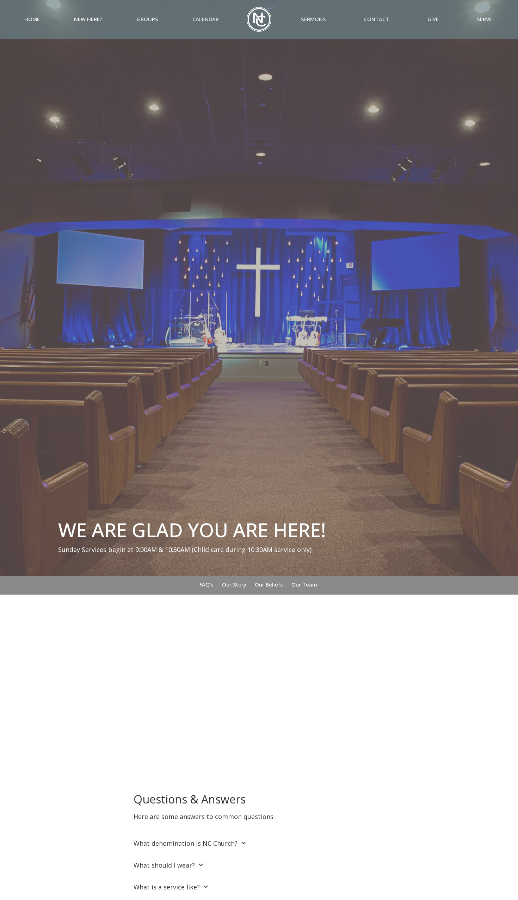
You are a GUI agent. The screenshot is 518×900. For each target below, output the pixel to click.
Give (433, 19)
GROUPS (147, 19)
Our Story (234, 584)
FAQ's (206, 584)
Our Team (304, 584)
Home (32, 19)
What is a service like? (172, 886)
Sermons (313, 19)
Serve (484, 19)
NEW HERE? (88, 19)
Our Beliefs (269, 584)
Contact (376, 19)
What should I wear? (169, 865)
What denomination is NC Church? (191, 843)
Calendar (205, 19)
